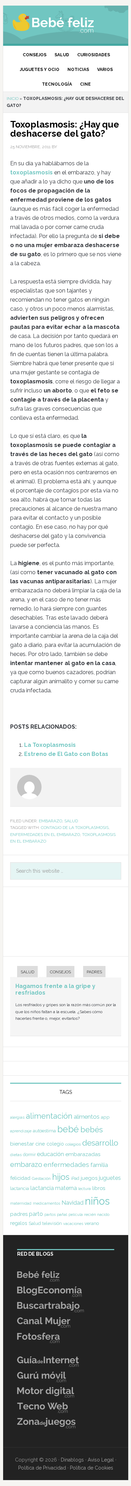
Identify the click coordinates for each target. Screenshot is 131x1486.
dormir (29, 1154)
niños (97, 1201)
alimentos (87, 1116)
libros (98, 1188)
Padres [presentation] (94, 971)
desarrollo (100, 1142)
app (105, 1117)
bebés (91, 1129)
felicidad (20, 1178)
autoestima (44, 1130)
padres (19, 1214)
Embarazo (50, 820)
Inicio (13, 98)
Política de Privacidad (42, 1468)
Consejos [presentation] (60, 971)
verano (92, 1223)
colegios (73, 1144)
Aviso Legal (101, 1460)
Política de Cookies (91, 1468)
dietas (16, 1154)
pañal (62, 1214)
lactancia (19, 1188)
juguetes (110, 1178)
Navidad (72, 1202)
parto (36, 1214)
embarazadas (83, 1154)
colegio (55, 1144)
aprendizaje (20, 1131)
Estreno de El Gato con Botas (66, 754)
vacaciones (73, 1223)
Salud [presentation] (27, 971)
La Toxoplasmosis (50, 745)
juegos (89, 1178)
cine (40, 1144)
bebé (68, 1129)
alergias (17, 1117)
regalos (18, 1223)
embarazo (26, 1164)
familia (99, 1164)
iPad (75, 1178)
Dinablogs (72, 1460)
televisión (52, 1223)
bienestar (22, 1143)
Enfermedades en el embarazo (45, 834)
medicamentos (46, 1203)
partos (50, 1214)
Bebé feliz (65, 22)
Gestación (41, 1178)
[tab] (24, 972)
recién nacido (96, 1214)
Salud (71, 820)
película (75, 1214)
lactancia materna (53, 1188)
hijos (61, 1177)
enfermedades (66, 1164)
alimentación (49, 1115)
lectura (84, 1188)
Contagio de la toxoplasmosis (75, 827)
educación (50, 1153)
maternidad (20, 1203)
